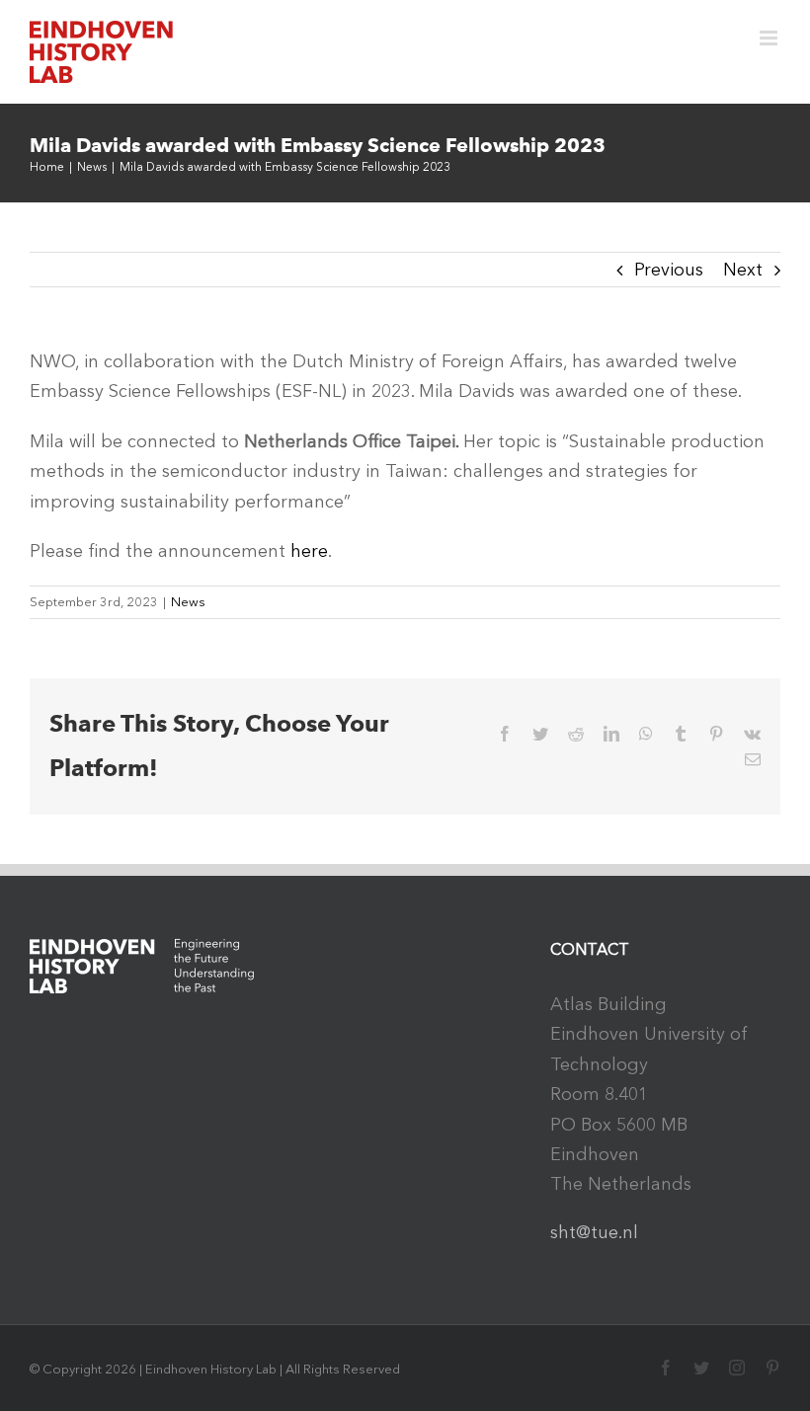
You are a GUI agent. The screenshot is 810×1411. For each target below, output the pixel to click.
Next (743, 269)
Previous (668, 269)
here (309, 551)
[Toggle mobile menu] (770, 38)
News (188, 601)
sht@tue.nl (594, 1232)
